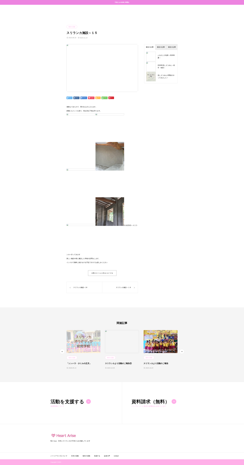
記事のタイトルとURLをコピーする (102, 273)
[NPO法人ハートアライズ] (122, 435)
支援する (97, 456)
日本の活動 (75, 456)
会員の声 (107, 456)
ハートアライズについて (59, 456)
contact (116, 456)
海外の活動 (72, 27)
